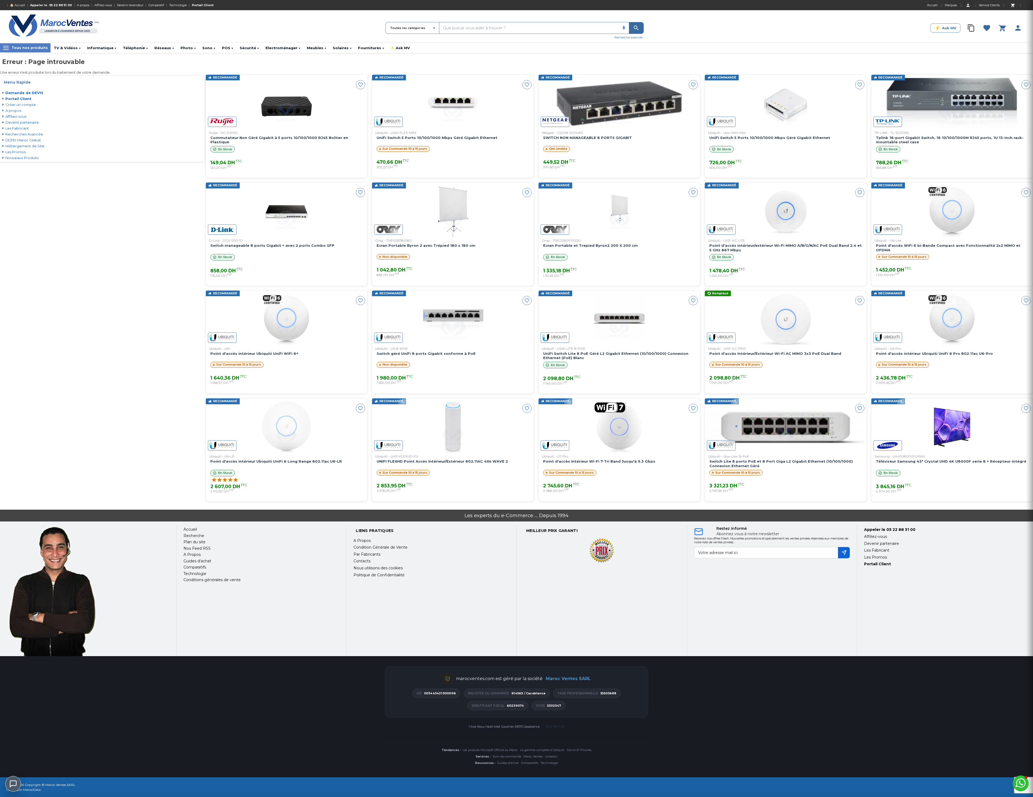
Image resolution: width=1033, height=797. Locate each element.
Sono (208, 48)
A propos (83, 5)
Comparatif (156, 5)
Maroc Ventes (533, 756)
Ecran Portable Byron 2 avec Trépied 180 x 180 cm (426, 245)
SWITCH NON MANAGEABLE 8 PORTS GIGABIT (587, 137)
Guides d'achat (508, 763)
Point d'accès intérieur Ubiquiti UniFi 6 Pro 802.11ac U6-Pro (934, 353)
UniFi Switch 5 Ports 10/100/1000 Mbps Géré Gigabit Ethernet (437, 137)
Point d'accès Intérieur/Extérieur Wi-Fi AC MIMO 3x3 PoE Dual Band (775, 353)
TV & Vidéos (67, 48)
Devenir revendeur (130, 5)
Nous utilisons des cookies (378, 568)
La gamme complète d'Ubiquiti (542, 750)
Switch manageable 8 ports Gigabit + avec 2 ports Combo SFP (272, 245)
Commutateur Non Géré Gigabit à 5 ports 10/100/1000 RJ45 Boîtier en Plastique (279, 139)
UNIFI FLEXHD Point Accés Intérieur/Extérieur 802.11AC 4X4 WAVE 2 (442, 461)
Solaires (342, 48)
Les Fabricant (876, 550)
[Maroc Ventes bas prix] (54, 26)
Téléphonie (135, 48)
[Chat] (13, 784)
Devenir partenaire (881, 543)
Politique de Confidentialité (379, 575)
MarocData (32, 790)
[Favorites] (986, 28)
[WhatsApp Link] (1020, 783)
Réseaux (164, 48)
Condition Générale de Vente (380, 547)
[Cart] (1012, 5)
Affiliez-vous (103, 5)
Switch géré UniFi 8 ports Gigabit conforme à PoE (426, 353)
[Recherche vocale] (624, 28)
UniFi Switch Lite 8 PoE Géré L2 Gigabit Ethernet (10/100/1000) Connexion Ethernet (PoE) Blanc (615, 355)
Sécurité (249, 48)
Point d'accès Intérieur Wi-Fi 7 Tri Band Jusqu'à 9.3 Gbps (599, 461)
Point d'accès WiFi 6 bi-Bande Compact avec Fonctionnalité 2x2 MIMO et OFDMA (948, 247)
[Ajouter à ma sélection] (360, 84)
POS (227, 48)
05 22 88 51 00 (60, 5)
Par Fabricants (366, 554)
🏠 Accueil (17, 5)
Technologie (178, 5)
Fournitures (371, 48)
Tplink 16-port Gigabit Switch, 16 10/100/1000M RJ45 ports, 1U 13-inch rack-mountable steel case (950, 139)
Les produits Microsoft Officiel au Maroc (490, 750)
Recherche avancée (628, 37)
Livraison (551, 756)
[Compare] (971, 28)
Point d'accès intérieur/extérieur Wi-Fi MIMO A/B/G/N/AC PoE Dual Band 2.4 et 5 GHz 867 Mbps (785, 247)
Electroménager (283, 48)
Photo (188, 48)
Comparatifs (529, 763)
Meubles (316, 48)
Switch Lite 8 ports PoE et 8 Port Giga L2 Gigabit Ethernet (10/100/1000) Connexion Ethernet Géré (781, 463)
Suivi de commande (507, 756)
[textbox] (529, 28)
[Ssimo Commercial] (87, 591)
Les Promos (875, 557)
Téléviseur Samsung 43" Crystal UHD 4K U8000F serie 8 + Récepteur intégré (951, 461)
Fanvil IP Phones (579, 750)
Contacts (361, 561)
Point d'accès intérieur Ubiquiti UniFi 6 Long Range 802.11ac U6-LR (276, 461)
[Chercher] (636, 28)
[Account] (968, 5)
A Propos (362, 540)
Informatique (101, 48)
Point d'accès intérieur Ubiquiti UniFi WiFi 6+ (254, 353)
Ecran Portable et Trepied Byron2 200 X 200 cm (590, 245)
